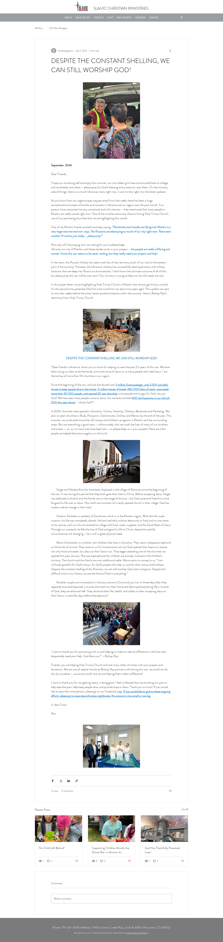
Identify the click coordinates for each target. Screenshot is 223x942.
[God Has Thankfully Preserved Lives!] (164, 828)
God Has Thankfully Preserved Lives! (162, 850)
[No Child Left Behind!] (58, 828)
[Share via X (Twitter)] (60, 780)
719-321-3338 (70, 927)
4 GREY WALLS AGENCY (137, 933)
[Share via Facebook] (52, 780)
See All (185, 809)
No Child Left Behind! (52, 848)
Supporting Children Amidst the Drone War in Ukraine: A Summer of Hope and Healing (110, 850)
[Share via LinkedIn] (68, 780)
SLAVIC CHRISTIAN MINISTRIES (120, 8)
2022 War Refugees (58, 28)
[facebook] (181, 17)
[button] (83, 17)
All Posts (39, 28)
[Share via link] (76, 780)
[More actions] (170, 51)
